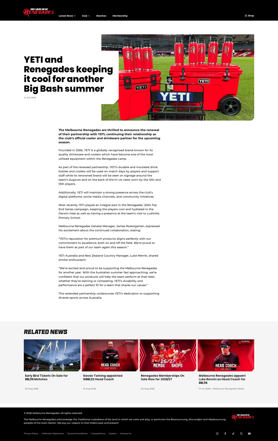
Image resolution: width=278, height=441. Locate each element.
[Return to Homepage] (38, 11)
